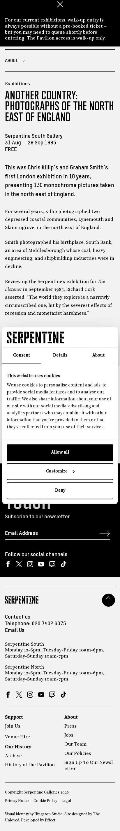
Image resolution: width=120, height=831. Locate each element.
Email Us (14, 630)
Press (70, 726)
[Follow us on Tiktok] (63, 564)
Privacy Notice (17, 801)
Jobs (68, 735)
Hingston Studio (48, 814)
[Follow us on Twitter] (19, 564)
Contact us (17, 617)
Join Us (12, 726)
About (71, 717)
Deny (60, 490)
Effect (50, 820)
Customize (57, 471)
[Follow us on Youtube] (41, 564)
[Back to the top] (108, 600)
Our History (18, 747)
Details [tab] (60, 355)
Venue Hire (17, 737)
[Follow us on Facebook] (8, 564)
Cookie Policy (45, 801)
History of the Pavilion (30, 765)
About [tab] (98, 355)
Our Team (75, 744)
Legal (66, 801)
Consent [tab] (21, 355)
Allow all (60, 452)
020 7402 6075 (49, 623)
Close (60, 4)
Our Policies (77, 753)
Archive (13, 756)
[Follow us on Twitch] (52, 564)
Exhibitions (17, 84)
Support (14, 717)
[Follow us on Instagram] (30, 564)
